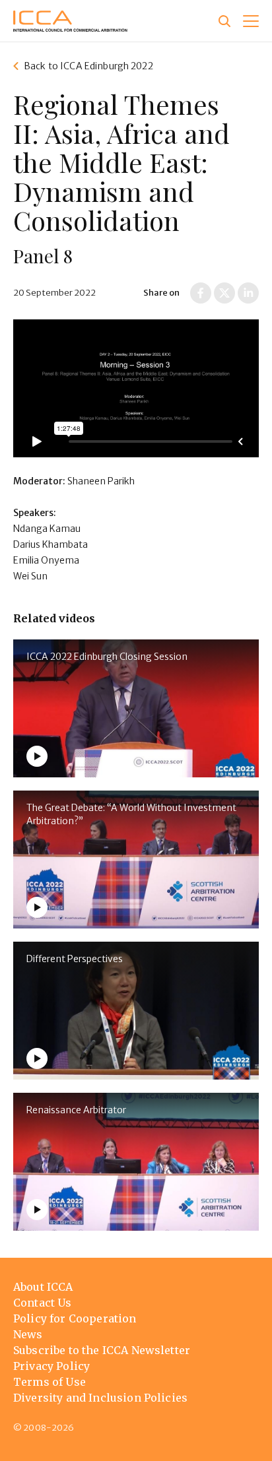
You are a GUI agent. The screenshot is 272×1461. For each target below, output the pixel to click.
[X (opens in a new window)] (224, 293)
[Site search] (224, 21)
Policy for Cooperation (75, 1318)
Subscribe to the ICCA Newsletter (101, 1350)
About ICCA (43, 1286)
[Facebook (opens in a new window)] (200, 293)
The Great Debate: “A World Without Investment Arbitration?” (131, 814)
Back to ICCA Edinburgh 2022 (88, 66)
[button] (250, 21)
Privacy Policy (51, 1366)
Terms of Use (49, 1381)
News (28, 1334)
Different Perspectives (74, 959)
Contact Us (42, 1302)
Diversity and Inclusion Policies (100, 1397)
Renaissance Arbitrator (76, 1110)
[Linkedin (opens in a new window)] (248, 293)
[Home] (70, 21)
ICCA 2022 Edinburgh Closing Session (106, 657)
